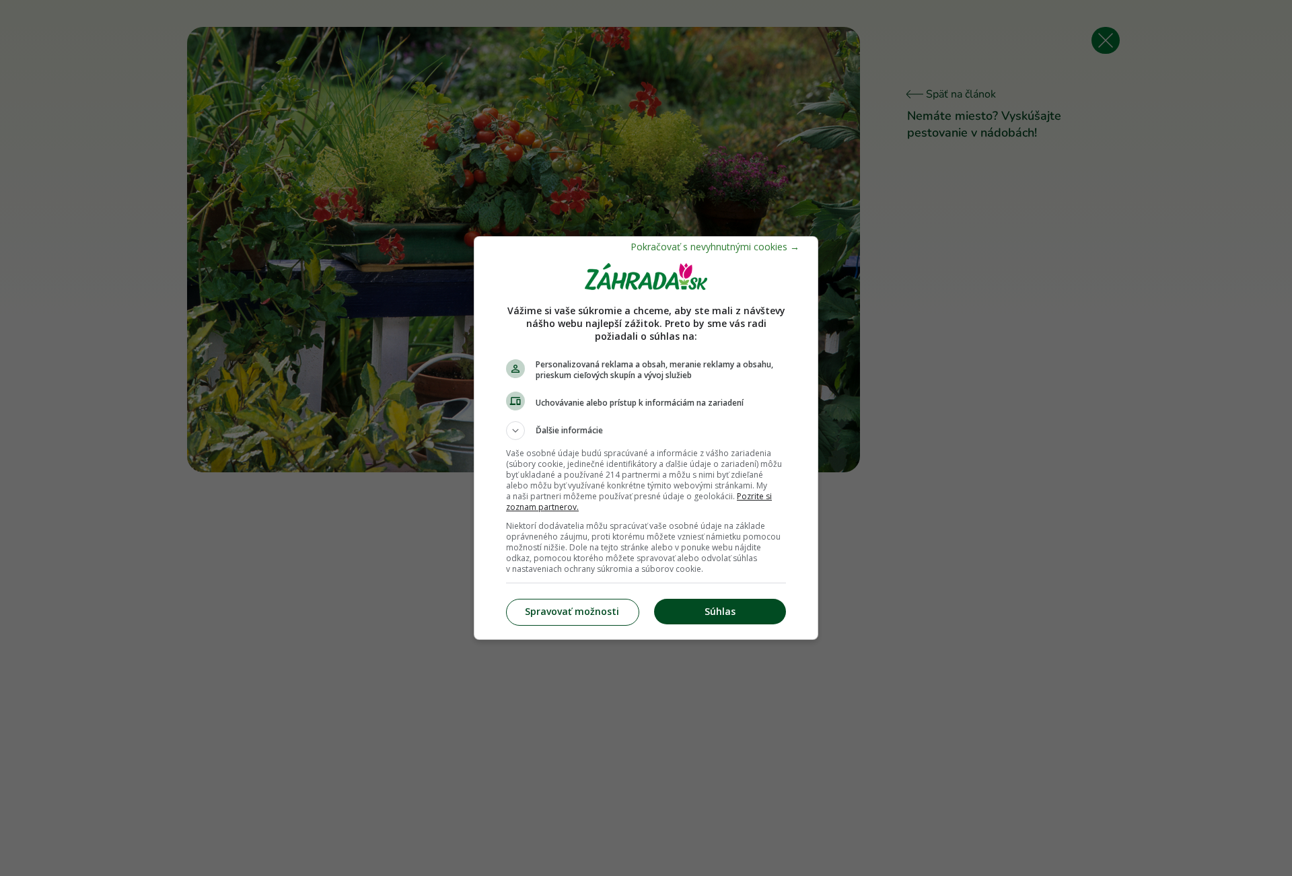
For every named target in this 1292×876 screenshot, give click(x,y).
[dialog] (646, 438)
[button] (646, 430)
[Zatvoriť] (715, 246)
